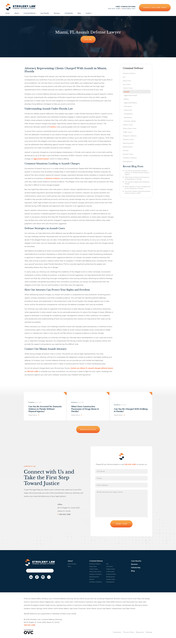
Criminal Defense (29, 13)
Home (8, 13)
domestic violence (52, 178)
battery (53, 127)
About (16, 13)
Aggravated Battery (130, 103)
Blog (79, 13)
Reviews (57, 13)
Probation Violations (130, 158)
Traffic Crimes (127, 132)
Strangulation (128, 114)
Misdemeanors (128, 147)
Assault (126, 92)
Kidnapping (128, 117)
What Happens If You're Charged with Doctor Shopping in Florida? (137, 187)
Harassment (128, 110)
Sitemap (149, 632)
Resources (140, 632)
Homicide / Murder (130, 121)
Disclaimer (117, 632)
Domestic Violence (129, 73)
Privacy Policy (128, 632)
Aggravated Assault (130, 95)
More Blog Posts (88, 429)
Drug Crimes (127, 81)
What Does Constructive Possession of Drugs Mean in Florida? (137, 178)
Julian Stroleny (72, 564)
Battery (126, 99)
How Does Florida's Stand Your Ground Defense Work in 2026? (137, 192)
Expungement (127, 161)
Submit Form (121, 524)
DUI (124, 77)
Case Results (44, 13)
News (69, 566)
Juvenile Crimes (128, 154)
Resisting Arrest (128, 143)
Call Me (88, 39)
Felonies (126, 150)
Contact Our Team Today (155, 7)
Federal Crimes (128, 125)
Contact (88, 13)
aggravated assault (41, 159)
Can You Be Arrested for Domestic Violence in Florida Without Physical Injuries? (137, 172)
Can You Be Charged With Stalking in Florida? (137, 183)
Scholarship (69, 13)
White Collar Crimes (129, 128)
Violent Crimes (128, 88)
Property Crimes (128, 139)
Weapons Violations (130, 136)
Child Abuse (128, 106)
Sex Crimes (126, 84)
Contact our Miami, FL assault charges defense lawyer (91, 368)
